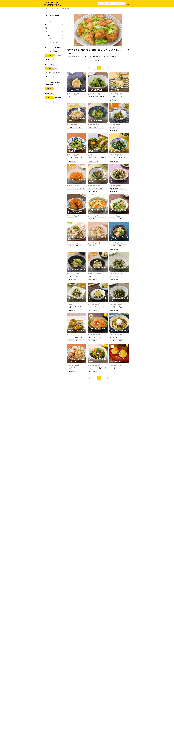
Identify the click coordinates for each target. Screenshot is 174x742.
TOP (46, 8)
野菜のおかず (54, 8)
